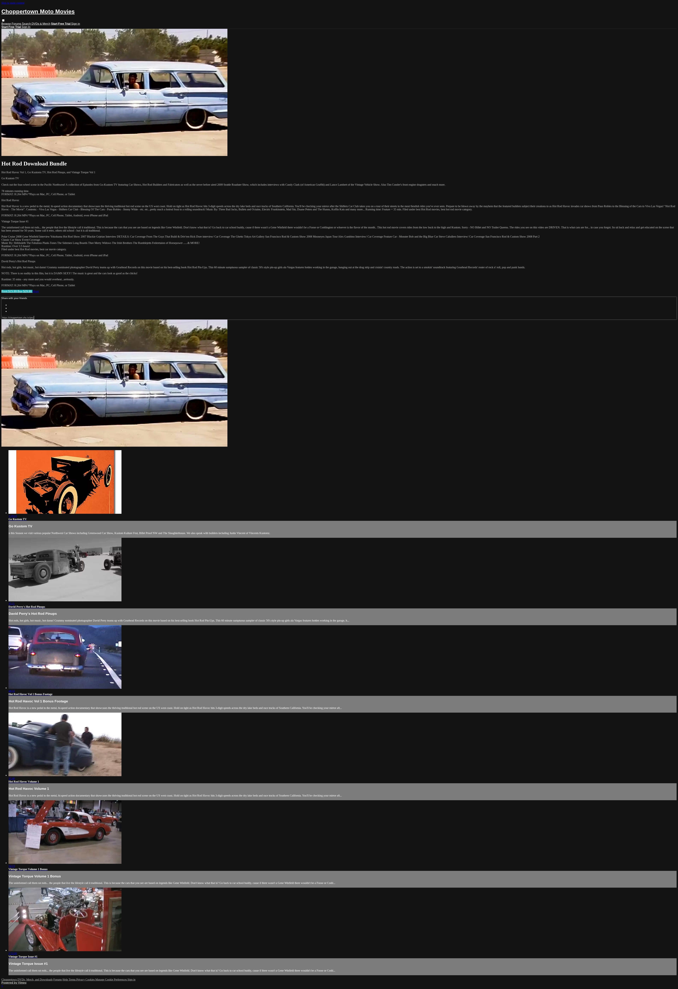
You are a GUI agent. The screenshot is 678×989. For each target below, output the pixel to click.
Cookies (90, 979)
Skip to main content (12, 2)
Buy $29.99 (24, 291)
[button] (3, 20)
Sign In (26, 26)
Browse (6, 23)
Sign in (75, 23)
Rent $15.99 (9, 291)
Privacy (80, 979)
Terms (72, 979)
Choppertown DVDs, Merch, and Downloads (27, 979)
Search (27, 23)
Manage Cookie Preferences (111, 979)
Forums (17, 23)
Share (35, 291)
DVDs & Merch (41, 23)
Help (66, 979)
